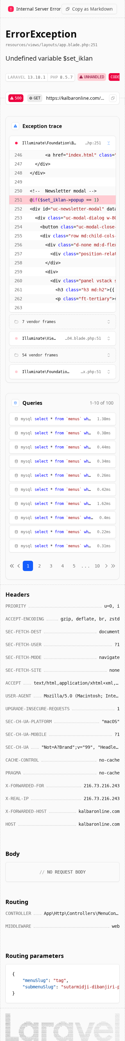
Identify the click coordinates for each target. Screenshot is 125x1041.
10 (97, 565)
